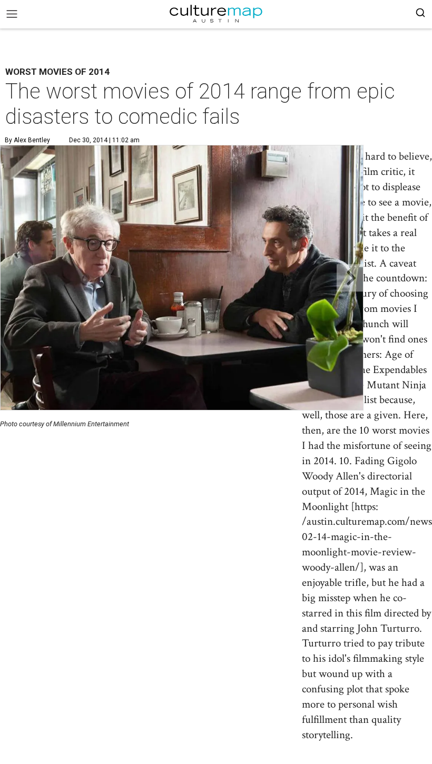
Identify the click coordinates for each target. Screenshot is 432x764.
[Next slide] (350, 278)
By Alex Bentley (27, 140)
